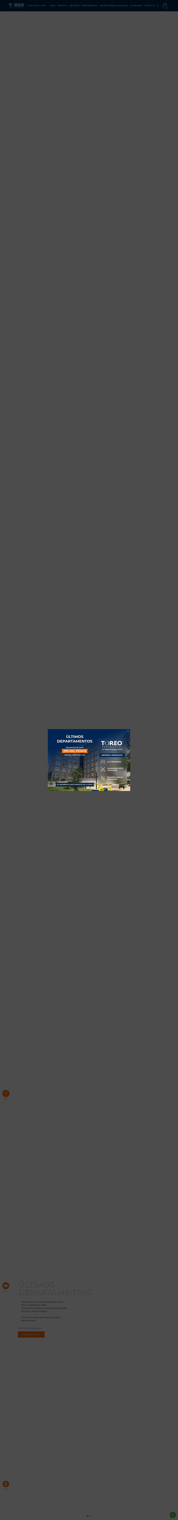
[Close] (128, 731)
